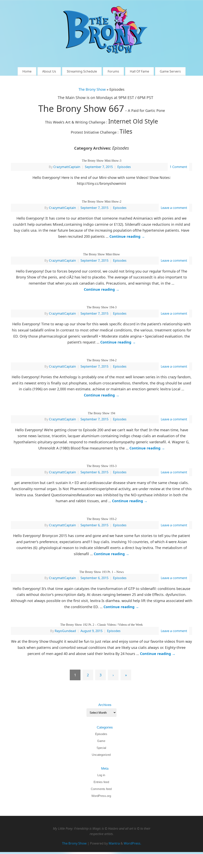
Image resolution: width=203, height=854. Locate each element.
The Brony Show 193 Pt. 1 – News (101, 572)
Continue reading (127, 236)
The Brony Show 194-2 (102, 360)
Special (101, 747)
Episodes (124, 167)
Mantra (114, 843)
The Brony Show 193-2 (102, 519)
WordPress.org (101, 795)
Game (101, 741)
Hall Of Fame (139, 71)
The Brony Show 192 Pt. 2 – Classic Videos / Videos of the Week (101, 624)
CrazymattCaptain (66, 167)
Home (27, 71)
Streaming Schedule (82, 71)
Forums (113, 71)
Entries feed (101, 782)
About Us (49, 71)
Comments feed (101, 789)
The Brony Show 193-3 (102, 466)
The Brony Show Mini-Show (101, 254)
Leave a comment (174, 208)
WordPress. (132, 843)
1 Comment (178, 167)
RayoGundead (65, 631)
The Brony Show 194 (101, 413)
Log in (101, 775)
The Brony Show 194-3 (102, 307)
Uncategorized (101, 754)
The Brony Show (92, 89)
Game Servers (170, 71)
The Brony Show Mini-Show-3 (101, 160)
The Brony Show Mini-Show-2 (101, 201)
